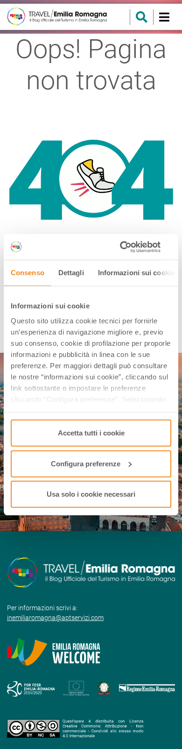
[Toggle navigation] (164, 17)
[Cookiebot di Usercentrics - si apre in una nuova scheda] (131, 247)
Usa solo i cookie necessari (91, 494)
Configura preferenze (85, 463)
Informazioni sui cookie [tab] (136, 273)
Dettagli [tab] (71, 273)
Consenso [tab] (27, 273)
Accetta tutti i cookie (91, 433)
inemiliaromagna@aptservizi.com (55, 617)
